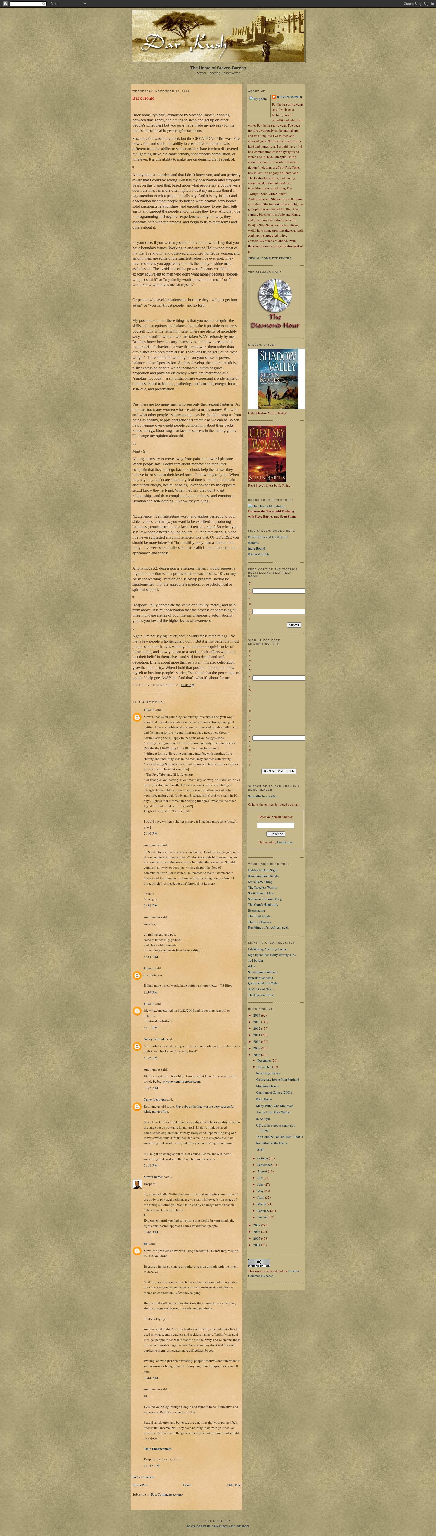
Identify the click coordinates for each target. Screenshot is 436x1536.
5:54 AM (151, 956)
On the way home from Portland (277, 1079)
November (264, 1067)
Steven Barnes (153, 1176)
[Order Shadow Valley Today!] (278, 408)
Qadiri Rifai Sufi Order (263, 983)
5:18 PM (151, 1165)
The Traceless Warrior (262, 887)
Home (187, 1485)
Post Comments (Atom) (167, 1494)
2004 (257, 1245)
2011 (257, 1035)
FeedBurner (285, 842)
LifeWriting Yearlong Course (267, 949)
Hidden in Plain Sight (263, 870)
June (260, 1184)
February (263, 1210)
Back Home (143, 98)
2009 (257, 1048)
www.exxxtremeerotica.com (182, 1081)
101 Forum (255, 960)
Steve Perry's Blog (260, 881)
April (261, 1197)
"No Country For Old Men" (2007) (279, 1136)
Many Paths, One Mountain (275, 1105)
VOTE (260, 1149)
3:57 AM (151, 1088)
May (260, 1191)
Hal (146, 1243)
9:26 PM (151, 905)
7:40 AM (151, 1232)
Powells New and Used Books (268, 537)
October (263, 1158)
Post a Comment (143, 1477)
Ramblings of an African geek (268, 927)
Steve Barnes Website (262, 972)
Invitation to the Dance (272, 1143)
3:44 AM (151, 1378)
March (262, 1204)
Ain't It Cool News (260, 989)
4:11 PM (151, 1027)
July (260, 1177)
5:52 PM (151, 1058)
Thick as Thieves (259, 922)
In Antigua (263, 1118)
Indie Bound (256, 548)
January (263, 1217)
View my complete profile (270, 258)
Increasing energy (268, 1073)
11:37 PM (152, 1466)
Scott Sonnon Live (261, 893)
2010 (257, 1041)
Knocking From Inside (263, 876)
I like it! (149, 709)
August (262, 1171)
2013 (257, 1022)
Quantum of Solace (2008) (274, 1092)
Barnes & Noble (259, 554)
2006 (257, 1231)
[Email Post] (195, 685)
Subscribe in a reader (262, 796)
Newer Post (140, 1485)
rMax (251, 966)
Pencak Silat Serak (260, 977)
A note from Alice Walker (273, 1112)
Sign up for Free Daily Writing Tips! (272, 954)
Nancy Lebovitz (155, 1039)
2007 (257, 1225)
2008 (257, 1054)
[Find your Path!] (266, 506)
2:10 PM (151, 833)
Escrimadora (256, 910)
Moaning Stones (267, 1086)
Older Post (234, 1485)
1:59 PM (151, 992)
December (264, 1060)
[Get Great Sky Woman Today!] (267, 480)
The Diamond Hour (261, 995)
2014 (257, 1015)
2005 (257, 1238)
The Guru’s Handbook (263, 904)
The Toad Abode (259, 916)
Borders (253, 542)
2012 (257, 1028)
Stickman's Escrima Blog (265, 899)
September (264, 1164)
